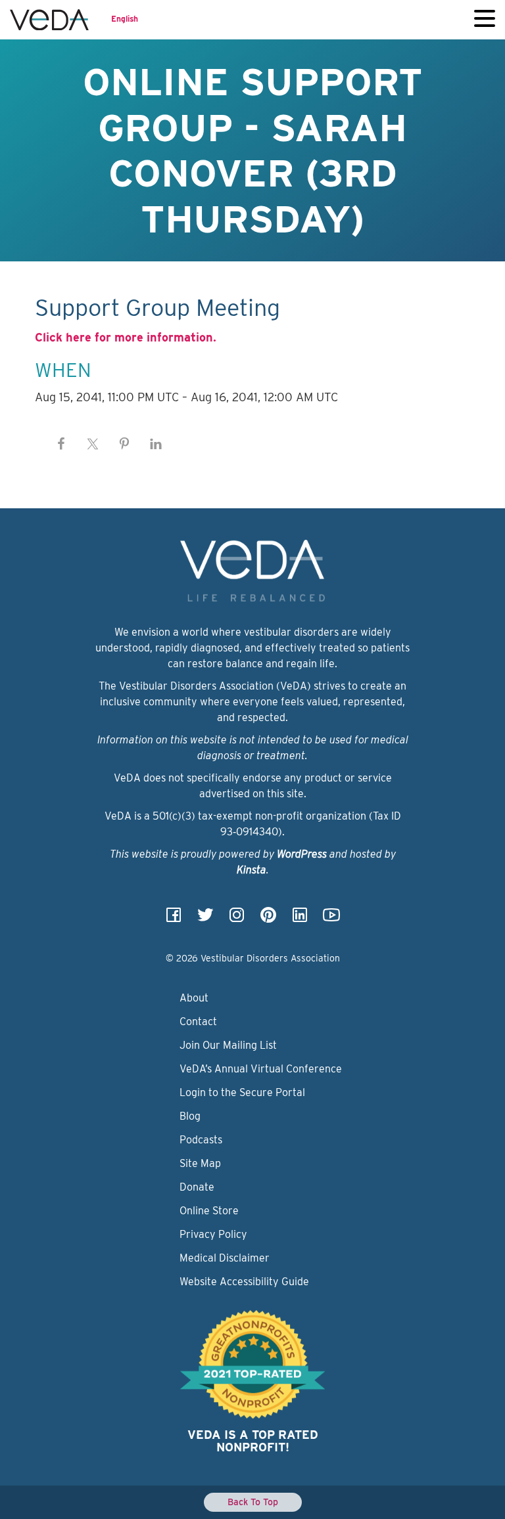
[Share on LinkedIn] (156, 444)
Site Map (200, 1163)
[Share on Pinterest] (124, 444)
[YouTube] (331, 919)
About (194, 998)
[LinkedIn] (299, 919)
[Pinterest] (268, 919)
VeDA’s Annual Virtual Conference (261, 1069)
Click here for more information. (125, 337)
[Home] (49, 19)
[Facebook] (173, 919)
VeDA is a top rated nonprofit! (252, 1441)
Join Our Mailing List (228, 1045)
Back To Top (253, 1502)
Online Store (209, 1210)
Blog (190, 1116)
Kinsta (251, 870)
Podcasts (201, 1140)
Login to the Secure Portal (242, 1092)
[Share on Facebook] (61, 444)
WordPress (302, 854)
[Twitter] (205, 919)
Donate (197, 1187)
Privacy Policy (213, 1234)
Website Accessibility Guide (244, 1281)
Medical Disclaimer (225, 1258)
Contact (198, 1021)
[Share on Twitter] (92, 444)
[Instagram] (236, 919)
